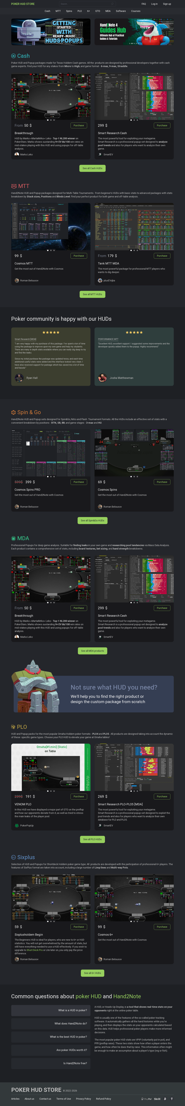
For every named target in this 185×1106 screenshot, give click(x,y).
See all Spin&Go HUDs (92, 520)
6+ (88, 11)
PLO (80, 11)
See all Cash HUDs (92, 168)
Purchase (79, 125)
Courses (135, 11)
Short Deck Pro (35, 950)
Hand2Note (127, 996)
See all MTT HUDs (92, 294)
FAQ (144, 3)
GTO (97, 11)
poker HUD (89, 996)
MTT (58, 11)
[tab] (50, 1010)
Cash (47, 11)
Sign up (167, 3)
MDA (108, 11)
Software (121, 11)
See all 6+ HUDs (92, 973)
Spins (69, 11)
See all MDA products (92, 650)
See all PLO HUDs (92, 839)
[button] (129, 43)
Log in (154, 3)
